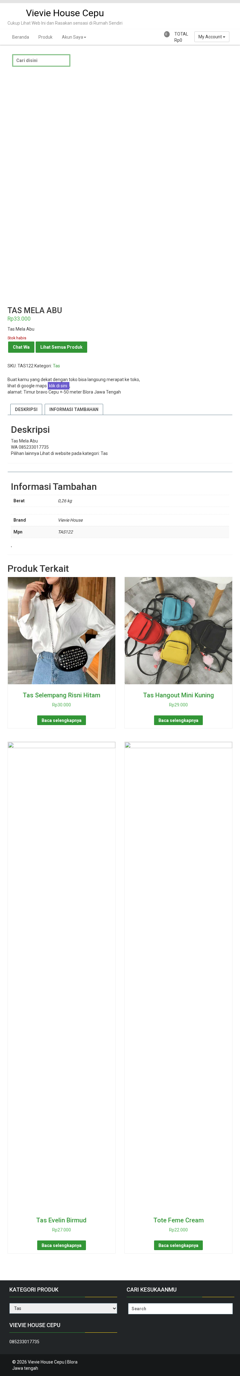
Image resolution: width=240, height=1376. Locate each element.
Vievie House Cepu (65, 12)
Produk (45, 37)
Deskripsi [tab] (26, 409)
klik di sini (58, 385)
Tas (56, 365)
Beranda (20, 37)
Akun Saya (72, 37)
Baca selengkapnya (62, 720)
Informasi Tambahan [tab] (73, 409)
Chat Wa (21, 347)
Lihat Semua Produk (61, 347)
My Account (210, 36)
